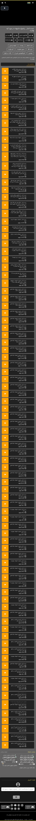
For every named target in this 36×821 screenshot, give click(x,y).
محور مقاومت (20, 49)
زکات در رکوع (7, 53)
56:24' (19, 40)
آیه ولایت (10, 49)
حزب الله (30, 49)
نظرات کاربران (31, 780)
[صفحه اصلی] (11, 805)
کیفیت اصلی (22, 35)
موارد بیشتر (4, 752)
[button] (3, 763)
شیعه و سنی (12, 45)
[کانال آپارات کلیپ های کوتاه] (18, 808)
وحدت (21, 45)
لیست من (7, 35)
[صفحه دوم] (22, 805)
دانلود (30, 35)
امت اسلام (29, 45)
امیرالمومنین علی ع (20, 53)
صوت (14, 35)
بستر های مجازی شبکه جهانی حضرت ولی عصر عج (14, 819)
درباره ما (25, 819)
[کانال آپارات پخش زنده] (18, 805)
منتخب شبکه (31, 752)
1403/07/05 (8, 40)
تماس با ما (31, 819)
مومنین (30, 53)
